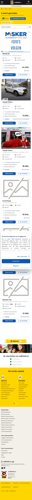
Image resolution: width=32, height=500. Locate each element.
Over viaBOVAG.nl (5, 483)
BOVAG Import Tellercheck (8, 418)
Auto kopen (4, 383)
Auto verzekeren (5, 394)
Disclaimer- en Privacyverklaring (21, 483)
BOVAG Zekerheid (5, 412)
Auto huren (4, 396)
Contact (3, 444)
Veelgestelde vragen (6, 452)
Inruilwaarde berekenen (7, 390)
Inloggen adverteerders (7, 438)
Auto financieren (5, 392)
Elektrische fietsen (23, 385)
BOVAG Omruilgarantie (17, 6)
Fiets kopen (22, 383)
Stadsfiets (21, 388)
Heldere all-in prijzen (6, 429)
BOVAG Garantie (5, 414)
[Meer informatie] (30, 27)
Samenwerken (5, 442)
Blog (2, 455)
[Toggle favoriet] (29, 32)
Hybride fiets (22, 394)
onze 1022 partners (14, 239)
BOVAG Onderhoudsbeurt (8, 425)
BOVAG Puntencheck (6, 427)
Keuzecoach (4, 398)
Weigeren (16, 266)
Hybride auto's (5, 387)
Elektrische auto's (5, 385)
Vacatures (15, 487)
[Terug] (2, 9)
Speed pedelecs (23, 387)
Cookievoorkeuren (6, 487)
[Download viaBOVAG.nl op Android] (5, 468)
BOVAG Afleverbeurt (6, 22)
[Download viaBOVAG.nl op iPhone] (2, 468)
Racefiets (21, 390)
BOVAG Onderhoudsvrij (7, 416)
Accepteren (16, 261)
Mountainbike (22, 392)
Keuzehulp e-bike (23, 396)
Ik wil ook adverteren (6, 440)
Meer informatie (22, 256)
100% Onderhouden (6, 431)
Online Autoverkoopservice (8, 388)
